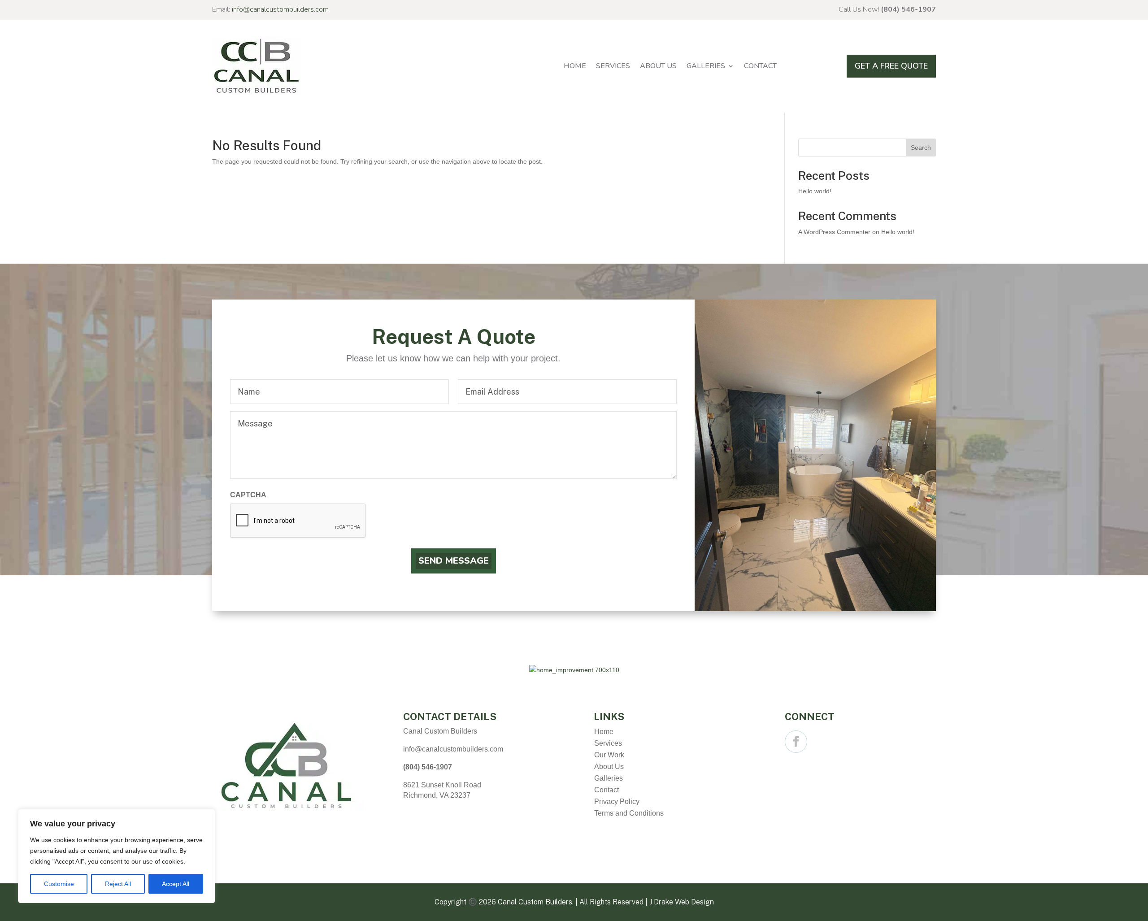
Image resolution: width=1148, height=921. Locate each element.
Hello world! (814, 191)
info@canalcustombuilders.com (280, 9)
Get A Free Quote (891, 66)
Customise (59, 883)
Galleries (706, 66)
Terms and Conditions (629, 813)
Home (575, 66)
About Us (658, 66)
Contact (760, 66)
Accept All (175, 883)
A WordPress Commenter (834, 231)
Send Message (453, 561)
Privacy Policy (616, 801)
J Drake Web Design (681, 902)
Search (921, 147)
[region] (116, 856)
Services (613, 66)
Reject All (118, 883)
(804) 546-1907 (908, 9)
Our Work (609, 755)
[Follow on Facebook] (796, 741)
